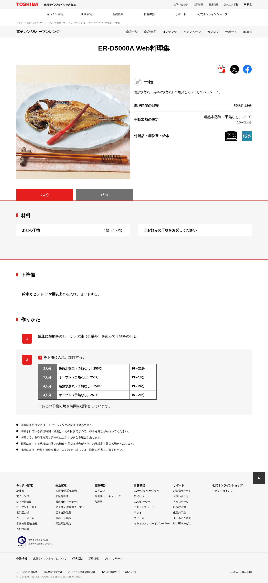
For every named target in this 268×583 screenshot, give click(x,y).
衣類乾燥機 (62, 496)
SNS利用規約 (109, 572)
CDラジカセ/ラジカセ (146, 490)
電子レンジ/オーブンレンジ (39, 22)
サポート (180, 14)
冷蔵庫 (20, 490)
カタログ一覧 (181, 501)
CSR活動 (77, 558)
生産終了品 (179, 512)
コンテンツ (169, 31)
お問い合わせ (181, 4)
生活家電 (86, 14)
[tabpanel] (134, 230)
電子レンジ (22, 496)
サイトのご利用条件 (26, 572)
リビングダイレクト (223, 490)
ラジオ (138, 512)
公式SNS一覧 (129, 572)
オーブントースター (27, 507)
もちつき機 (22, 528)
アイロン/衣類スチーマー (70, 507)
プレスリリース (113, 558)
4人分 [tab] (104, 195)
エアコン (100, 490)
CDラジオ (139, 496)
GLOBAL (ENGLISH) (241, 572)
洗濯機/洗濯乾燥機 (66, 490)
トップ (19, 22)
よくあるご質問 (182, 518)
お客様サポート (182, 490)
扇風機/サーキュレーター (109, 496)
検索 (249, 4)
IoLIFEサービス (182, 523)
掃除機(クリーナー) (66, 501)
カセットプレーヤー (145, 507)
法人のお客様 (231, 4)
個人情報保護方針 (52, 572)
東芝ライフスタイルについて (49, 558)
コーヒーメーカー (26, 518)
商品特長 (150, 31)
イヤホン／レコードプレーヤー (152, 523)
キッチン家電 (55, 14)
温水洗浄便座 (63, 512)
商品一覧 (132, 31)
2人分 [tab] (45, 195)
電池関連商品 (63, 523)
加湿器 (98, 501)
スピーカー (140, 518)
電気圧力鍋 (22, 512)
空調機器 (117, 14)
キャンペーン (192, 31)
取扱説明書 (179, 507)
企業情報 (198, 4)
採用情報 (213, 4)
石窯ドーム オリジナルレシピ (71, 22)
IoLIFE (247, 31)
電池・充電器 (63, 518)
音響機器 (149, 14)
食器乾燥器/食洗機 (26, 523)
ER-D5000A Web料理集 (100, 22)
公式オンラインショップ (212, 14)
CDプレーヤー (142, 501)
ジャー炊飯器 (24, 501)
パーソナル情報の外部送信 (82, 572)
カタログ (213, 31)
